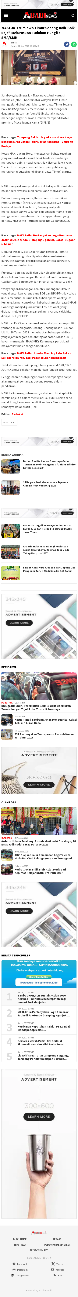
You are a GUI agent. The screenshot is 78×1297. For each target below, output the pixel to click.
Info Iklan (19, 1244)
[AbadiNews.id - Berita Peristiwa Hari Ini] (39, 15)
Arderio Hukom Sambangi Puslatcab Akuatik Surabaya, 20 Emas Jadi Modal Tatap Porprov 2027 (46, 550)
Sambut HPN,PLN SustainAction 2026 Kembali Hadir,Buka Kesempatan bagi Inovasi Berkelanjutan (42, 999)
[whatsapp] (74, 44)
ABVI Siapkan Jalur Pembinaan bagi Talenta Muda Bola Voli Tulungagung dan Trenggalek (44, 856)
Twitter (59, 1264)
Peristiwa (6, 702)
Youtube (59, 1269)
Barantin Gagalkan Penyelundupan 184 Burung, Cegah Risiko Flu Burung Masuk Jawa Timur (47, 529)
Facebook (22, 1264)
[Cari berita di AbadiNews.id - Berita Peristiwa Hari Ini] (73, 15)
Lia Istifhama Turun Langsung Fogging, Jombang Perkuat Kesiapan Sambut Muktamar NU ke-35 (43, 1057)
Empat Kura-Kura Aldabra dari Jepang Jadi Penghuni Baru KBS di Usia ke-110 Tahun (49, 569)
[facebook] (66, 44)
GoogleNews (22, 1275)
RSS (59, 1275)
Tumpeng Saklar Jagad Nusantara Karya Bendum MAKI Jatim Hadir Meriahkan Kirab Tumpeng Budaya (37, 141)
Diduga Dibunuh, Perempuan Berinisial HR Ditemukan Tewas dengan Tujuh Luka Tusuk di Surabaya (36, 707)
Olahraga (6, 838)
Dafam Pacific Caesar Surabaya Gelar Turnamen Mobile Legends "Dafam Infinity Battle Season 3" (49, 464)
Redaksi (17, 414)
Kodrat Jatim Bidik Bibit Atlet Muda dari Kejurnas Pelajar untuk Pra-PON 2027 (40, 871)
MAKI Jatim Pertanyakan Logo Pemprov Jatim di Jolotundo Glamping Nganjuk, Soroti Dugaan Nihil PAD (38, 239)
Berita (14, 42)
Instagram (22, 1269)
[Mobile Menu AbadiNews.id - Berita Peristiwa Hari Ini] (6, 15)
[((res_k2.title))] (39, 821)
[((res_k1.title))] (39, 686)
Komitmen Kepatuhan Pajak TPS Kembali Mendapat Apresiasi (44, 1028)
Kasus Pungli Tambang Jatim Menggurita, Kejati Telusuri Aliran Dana (46, 721)
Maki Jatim (9, 422)
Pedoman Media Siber (57, 1244)
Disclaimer (20, 1239)
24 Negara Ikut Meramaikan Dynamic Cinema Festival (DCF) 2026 (46, 483)
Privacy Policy (39, 1250)
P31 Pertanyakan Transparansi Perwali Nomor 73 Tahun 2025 (44, 735)
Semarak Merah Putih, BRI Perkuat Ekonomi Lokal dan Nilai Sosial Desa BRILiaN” (40, 1042)
